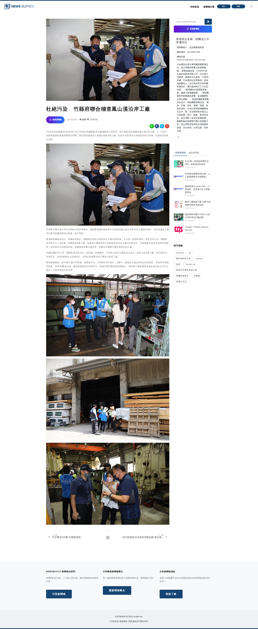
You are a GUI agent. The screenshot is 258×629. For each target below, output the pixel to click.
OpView (180, 252)
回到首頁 (194, 6)
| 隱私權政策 (133, 621)
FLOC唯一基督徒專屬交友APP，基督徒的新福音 (197, 163)
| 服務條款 (123, 621)
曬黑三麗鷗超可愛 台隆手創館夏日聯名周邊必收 (198, 203)
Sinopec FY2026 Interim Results (196, 228)
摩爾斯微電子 (182, 275)
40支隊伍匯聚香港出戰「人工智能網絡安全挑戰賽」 (197, 175)
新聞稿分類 (209, 6)
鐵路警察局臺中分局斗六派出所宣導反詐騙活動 (197, 216)
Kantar (199, 258)
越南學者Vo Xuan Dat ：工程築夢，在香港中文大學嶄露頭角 (197, 189)
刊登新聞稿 (59, 594)
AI (190, 252)
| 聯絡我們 (143, 621)
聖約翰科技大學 (183, 258)
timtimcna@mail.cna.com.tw (191, 59)
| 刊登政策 (114, 621)
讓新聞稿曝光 (117, 590)
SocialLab (190, 264)
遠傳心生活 (181, 281)
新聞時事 (94, 119)
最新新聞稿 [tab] (194, 152)
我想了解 (171, 594)
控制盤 (197, 275)
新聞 (84, 119)
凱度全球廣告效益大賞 (186, 270)
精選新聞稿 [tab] (180, 152)
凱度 (178, 264)
